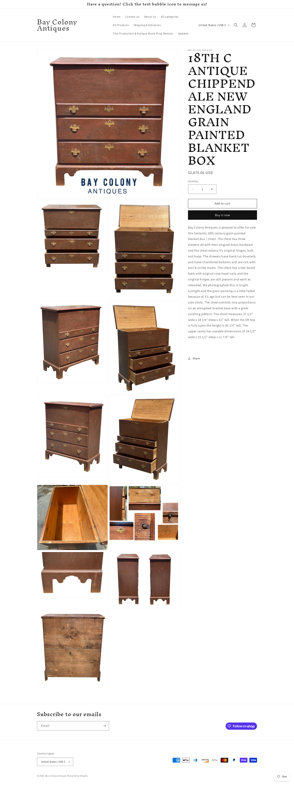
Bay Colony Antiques (56, 775)
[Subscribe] (104, 726)
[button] (235, 25)
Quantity (193, 181)
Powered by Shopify (77, 775)
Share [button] (196, 358)
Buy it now (222, 215)
